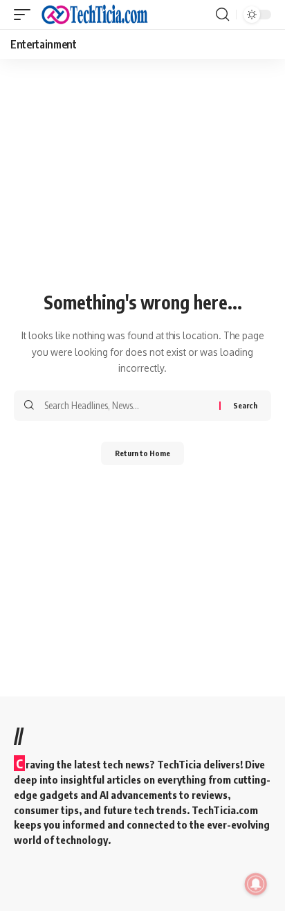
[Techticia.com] (94, 14)
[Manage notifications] (256, 884)
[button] (25, 14)
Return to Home (142, 453)
